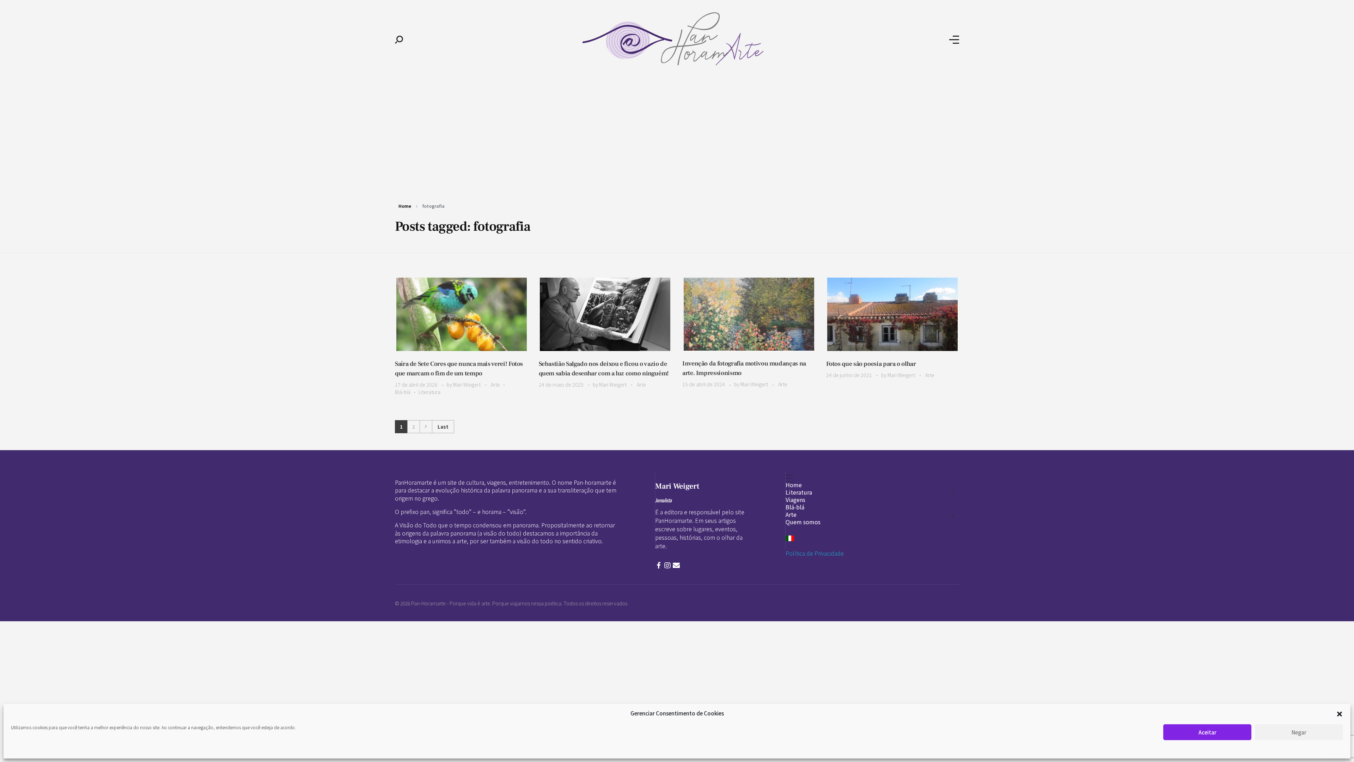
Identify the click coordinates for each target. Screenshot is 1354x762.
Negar (1299, 732)
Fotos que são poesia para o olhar (871, 364)
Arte (495, 384)
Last (443, 426)
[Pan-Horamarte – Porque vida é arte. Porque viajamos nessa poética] (676, 38)
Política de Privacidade (815, 553)
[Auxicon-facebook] (658, 565)
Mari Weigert (467, 384)
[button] (1339, 713)
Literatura (429, 391)
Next (426, 426)
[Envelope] (676, 565)
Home (404, 206)
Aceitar (1207, 732)
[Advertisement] (677, 133)
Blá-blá (402, 391)
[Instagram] (667, 565)
